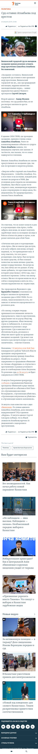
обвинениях (6, 407)
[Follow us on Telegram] (18, 727)
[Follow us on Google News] (28, 727)
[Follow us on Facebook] (13, 727)
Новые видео (10, 614)
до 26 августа (22, 372)
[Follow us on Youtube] (3, 727)
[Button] (10, 26)
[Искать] (26, 751)
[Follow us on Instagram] (8, 727)
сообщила (5, 383)
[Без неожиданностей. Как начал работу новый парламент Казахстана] (19, 471)
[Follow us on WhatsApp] (23, 727)
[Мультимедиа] (11, 751)
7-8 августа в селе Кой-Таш (23, 348)
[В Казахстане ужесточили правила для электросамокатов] (19, 662)
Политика (6, 9)
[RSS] (33, 727)
